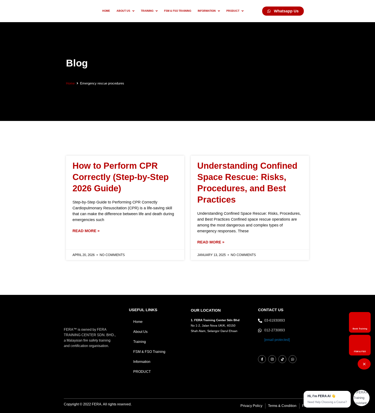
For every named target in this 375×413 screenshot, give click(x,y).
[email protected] (277, 340)
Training (139, 342)
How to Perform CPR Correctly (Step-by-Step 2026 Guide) (120, 177)
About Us (140, 332)
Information (141, 361)
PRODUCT (142, 371)
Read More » (86, 231)
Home (70, 83)
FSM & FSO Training (149, 352)
